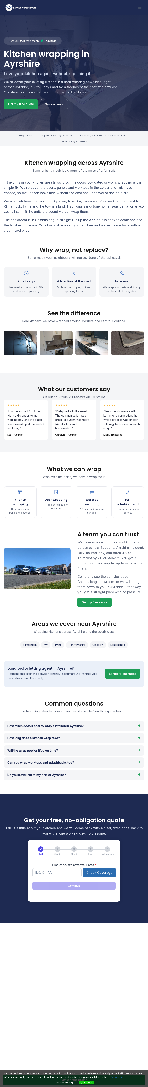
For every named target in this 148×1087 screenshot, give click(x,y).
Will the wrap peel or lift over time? (32, 750)
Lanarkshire (117, 644)
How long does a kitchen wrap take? (33, 738)
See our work (54, 104)
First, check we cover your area (74, 864)
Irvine (58, 644)
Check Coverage (99, 873)
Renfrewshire (77, 644)
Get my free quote (21, 104)
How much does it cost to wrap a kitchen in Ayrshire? (45, 726)
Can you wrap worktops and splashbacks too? (40, 762)
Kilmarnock (30, 644)
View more (117, 1077)
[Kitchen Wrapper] (22, 7)
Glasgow (97, 644)
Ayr (46, 644)
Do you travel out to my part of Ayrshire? (36, 775)
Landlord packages (122, 674)
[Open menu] (139, 8)
